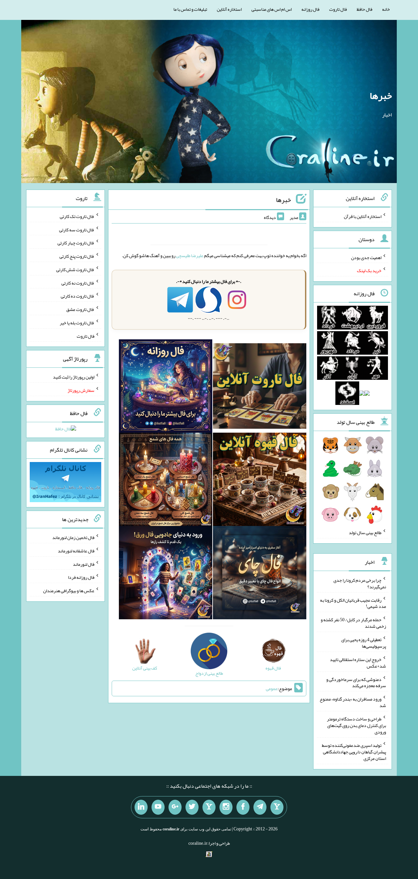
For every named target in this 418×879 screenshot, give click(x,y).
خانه (386, 9)
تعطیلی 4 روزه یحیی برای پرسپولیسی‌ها (363, 643)
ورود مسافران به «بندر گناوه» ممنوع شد (353, 702)
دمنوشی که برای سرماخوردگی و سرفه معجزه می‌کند (356, 682)
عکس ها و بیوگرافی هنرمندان (68, 590)
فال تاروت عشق (80, 309)
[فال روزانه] (165, 387)
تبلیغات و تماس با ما (190, 9)
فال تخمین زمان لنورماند (73, 537)
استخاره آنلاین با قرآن (362, 216)
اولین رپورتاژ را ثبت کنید (73, 376)
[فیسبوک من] (242, 807)
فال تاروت (338, 9)
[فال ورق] (165, 573)
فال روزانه (310, 9)
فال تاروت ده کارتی (77, 296)
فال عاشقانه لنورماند (76, 550)
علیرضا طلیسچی (189, 255)
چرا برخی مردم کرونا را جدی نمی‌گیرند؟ (359, 583)
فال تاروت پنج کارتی (76, 256)
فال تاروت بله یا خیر (77, 322)
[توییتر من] (192, 807)
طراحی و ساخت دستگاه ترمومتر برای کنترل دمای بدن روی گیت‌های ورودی (356, 725)
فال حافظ (364, 9)
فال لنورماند (83, 563)
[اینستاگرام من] (226, 807)
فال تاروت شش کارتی (75, 269)
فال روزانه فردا (81, 577)
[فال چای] (259, 573)
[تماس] (209, 807)
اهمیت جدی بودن (366, 257)
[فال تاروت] (259, 387)
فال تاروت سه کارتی (76, 229)
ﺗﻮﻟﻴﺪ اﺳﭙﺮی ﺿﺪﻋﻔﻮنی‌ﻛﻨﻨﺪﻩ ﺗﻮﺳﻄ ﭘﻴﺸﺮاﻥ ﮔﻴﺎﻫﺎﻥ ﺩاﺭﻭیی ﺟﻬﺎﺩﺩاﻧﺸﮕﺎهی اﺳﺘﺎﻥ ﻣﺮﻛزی (354, 752)
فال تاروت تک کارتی (77, 216)
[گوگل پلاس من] (175, 807)
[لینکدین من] (141, 807)
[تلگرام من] (259, 807)
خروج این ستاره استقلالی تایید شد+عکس (358, 663)
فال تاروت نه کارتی (77, 282)
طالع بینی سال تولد (365, 532)
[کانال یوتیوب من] (158, 807)
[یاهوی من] (276, 807)
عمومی (272, 688)
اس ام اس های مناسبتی (271, 9)
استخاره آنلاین (229, 9)
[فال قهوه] (259, 480)
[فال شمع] (165, 480)
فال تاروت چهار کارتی (75, 242)
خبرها (381, 95)
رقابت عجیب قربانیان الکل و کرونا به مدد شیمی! (353, 603)
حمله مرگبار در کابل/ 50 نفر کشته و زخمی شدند (353, 623)
